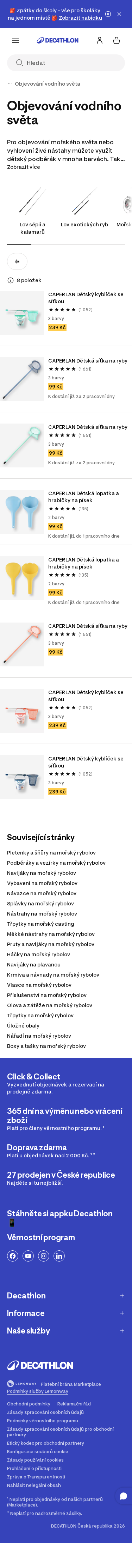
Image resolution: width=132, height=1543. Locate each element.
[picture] (22, 313)
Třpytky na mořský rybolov (40, 1015)
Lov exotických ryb (84, 224)
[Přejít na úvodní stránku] (58, 40)
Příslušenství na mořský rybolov (47, 995)
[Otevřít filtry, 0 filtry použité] (17, 261)
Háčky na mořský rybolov (38, 954)
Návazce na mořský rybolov (41, 893)
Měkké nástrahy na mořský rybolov (51, 934)
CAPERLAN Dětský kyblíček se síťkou (86, 297)
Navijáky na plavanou (34, 964)
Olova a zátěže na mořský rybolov (49, 1005)
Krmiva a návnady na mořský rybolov (53, 975)
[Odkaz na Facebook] (12, 1256)
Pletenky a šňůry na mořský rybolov (51, 853)
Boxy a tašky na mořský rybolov (46, 1046)
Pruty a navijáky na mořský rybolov (50, 944)
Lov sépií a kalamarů (32, 228)
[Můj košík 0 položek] (116, 40)
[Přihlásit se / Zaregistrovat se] (99, 40)
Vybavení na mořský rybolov (42, 883)
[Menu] (15, 40)
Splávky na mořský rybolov (40, 903)
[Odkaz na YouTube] (28, 1256)
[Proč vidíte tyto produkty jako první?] (10, 280)
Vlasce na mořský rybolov (39, 985)
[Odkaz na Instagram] (43, 1256)
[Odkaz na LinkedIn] (59, 1256)
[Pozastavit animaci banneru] (108, 14)
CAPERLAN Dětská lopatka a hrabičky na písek (84, 496)
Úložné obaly (23, 1026)
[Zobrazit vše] (10, 84)
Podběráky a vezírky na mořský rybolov (56, 863)
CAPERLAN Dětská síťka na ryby (87, 361)
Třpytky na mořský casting (40, 924)
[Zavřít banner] (119, 14)
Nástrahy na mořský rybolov (42, 914)
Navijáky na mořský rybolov (41, 873)
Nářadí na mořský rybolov (39, 1036)
